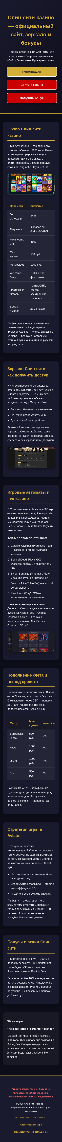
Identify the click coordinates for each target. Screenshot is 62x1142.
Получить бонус (32, 98)
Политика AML (21, 1117)
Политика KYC (40, 1117)
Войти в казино (32, 84)
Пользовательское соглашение (31, 1131)
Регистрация (31, 71)
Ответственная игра (31, 1124)
